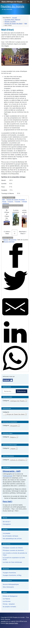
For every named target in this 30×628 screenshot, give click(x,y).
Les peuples (6, 533)
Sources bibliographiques (11, 584)
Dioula (4, 201)
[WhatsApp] (15, 358)
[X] (15, 281)
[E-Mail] (15, 307)
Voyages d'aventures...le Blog (12, 575)
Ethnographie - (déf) (12, 471)
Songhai (17, 201)
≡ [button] (28, 1)
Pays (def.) (7, 501)
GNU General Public (12, 623)
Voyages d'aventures (9, 572)
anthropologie (7, 476)
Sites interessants (8, 587)
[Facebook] (15, 255)
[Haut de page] (27, 625)
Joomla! (3, 621)
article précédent (16, 211)
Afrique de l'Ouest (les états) (16, 199)
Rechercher (22, 391)
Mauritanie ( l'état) (22, 232)
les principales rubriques (10, 536)
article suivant (24, 211)
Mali (3, 199)
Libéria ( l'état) (7, 232)
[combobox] (9, 391)
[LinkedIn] (15, 332)
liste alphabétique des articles (12, 538)
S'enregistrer (7, 524)
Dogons (10, 201)
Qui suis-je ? (6, 521)
